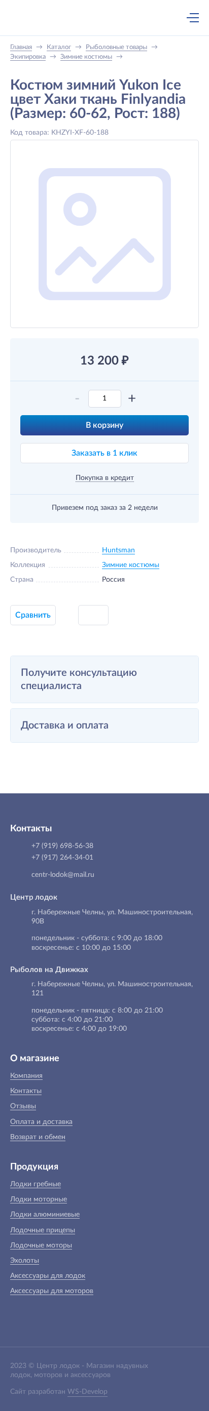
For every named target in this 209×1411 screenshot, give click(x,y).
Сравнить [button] (33, 615)
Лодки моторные (38, 1199)
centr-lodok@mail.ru (62, 874)
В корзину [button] (104, 425)
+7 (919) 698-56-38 (93, 18)
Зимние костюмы (130, 565)
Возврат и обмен (37, 1137)
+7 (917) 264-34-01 (62, 857)
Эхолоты (24, 1260)
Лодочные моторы (41, 1245)
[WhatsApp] (115, 18)
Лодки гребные (35, 1184)
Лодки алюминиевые (45, 1214)
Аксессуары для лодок (47, 1275)
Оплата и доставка (41, 1121)
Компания (26, 1075)
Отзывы (23, 1106)
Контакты (26, 1091)
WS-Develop (87, 1391)
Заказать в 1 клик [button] (104, 453)
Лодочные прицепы (42, 1230)
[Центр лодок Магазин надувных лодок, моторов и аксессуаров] (27, 17)
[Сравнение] (165, 17)
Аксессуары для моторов (51, 1291)
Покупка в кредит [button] (105, 477)
